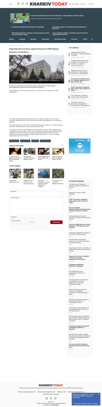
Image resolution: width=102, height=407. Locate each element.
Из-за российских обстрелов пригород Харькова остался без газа (79, 345)
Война (11, 39)
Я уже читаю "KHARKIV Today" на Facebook (86, 403)
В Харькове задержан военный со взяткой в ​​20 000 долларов (79, 233)
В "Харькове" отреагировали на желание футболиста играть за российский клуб (79, 309)
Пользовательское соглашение (51, 394)
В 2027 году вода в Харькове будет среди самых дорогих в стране (80, 88)
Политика (45, 39)
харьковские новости (45, 140)
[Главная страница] (51, 385)
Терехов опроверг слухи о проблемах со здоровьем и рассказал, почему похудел (79, 71)
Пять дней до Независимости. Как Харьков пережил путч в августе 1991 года (80, 80)
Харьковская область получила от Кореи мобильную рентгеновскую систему (79, 249)
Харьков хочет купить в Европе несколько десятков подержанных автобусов (79, 257)
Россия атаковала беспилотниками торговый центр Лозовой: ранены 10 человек (79, 209)
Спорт (85, 39)
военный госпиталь (25, 140)
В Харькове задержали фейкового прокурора (28, 27)
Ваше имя (13, 191)
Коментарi (56, 222)
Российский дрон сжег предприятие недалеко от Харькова (69, 27)
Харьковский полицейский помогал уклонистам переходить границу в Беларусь (79, 240)
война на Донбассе (14, 140)
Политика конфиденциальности (76, 391)
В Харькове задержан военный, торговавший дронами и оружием (79, 327)
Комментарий (15, 197)
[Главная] (48, 4)
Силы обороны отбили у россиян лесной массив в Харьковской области (70, 33)
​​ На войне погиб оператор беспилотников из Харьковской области (79, 185)
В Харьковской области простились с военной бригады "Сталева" (81, 53)
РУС (52, 402)
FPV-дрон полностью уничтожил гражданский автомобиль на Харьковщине (80, 103)
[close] (99, 394)
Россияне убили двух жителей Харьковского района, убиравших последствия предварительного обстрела (79, 336)
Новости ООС (35, 140)
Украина (33, 39)
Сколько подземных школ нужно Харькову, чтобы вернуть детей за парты (57, 15)
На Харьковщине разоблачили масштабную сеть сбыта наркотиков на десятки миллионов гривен (78, 282)
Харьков (22, 39)
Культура (74, 39)
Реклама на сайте (61, 391)
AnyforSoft (55, 405)
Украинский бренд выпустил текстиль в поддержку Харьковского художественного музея (79, 292)
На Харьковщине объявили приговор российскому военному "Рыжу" (79, 217)
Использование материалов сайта (46, 391)
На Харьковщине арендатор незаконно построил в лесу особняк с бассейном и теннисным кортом (80, 63)
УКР (49, 402)
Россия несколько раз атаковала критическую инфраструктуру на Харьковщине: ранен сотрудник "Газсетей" (79, 318)
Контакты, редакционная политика (27, 391)
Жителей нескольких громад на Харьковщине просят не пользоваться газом (30, 33)
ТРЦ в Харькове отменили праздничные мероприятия (79, 96)
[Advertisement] (36, 105)
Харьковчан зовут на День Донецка (77, 193)
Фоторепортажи (60, 39)
